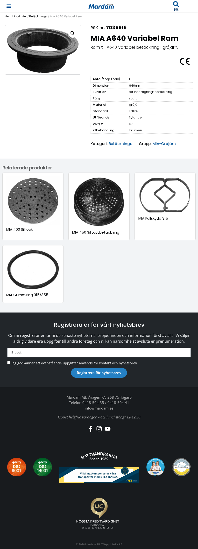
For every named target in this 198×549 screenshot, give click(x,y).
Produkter (20, 16)
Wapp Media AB (112, 544)
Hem (8, 16)
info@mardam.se (99, 408)
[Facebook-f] (91, 429)
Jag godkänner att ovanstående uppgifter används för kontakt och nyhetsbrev (74, 363)
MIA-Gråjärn (164, 143)
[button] (9, 6)
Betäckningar (38, 16)
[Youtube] (108, 429)
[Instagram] (99, 429)
